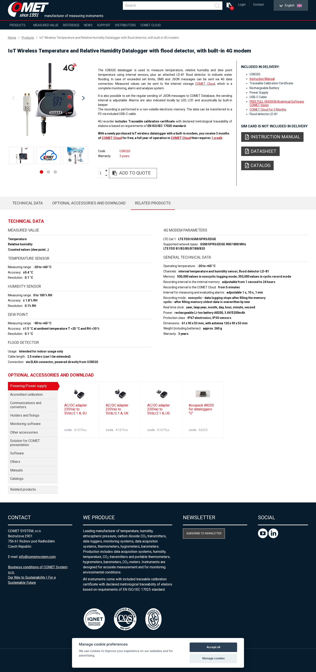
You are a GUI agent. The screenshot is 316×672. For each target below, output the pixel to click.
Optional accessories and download (89, 203)
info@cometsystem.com (37, 557)
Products (17, 25)
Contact (258, 4)
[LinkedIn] (273, 537)
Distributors (125, 25)
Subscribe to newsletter (203, 533)
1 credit (216, 138)
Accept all (213, 647)
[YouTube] (263, 537)
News (88, 25)
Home (12, 37)
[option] (48, 98)
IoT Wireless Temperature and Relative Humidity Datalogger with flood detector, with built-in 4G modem (109, 37)
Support (103, 25)
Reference (71, 25)
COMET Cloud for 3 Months (268, 109)
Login (242, 4)
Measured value (45, 25)
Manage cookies (213, 658)
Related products (153, 203)
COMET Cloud (150, 25)
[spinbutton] (102, 173)
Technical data (27, 203)
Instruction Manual (262, 78)
